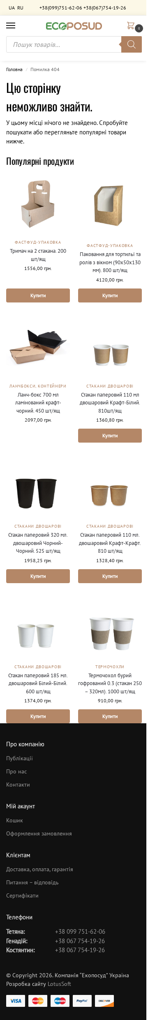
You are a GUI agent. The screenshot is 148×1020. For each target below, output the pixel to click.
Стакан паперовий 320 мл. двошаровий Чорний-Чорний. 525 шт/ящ (38, 542)
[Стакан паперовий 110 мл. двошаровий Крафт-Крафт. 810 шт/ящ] (110, 487)
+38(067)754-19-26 (104, 8)
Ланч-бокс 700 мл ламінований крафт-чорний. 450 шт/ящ (38, 402)
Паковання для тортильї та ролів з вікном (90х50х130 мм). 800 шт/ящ (110, 262)
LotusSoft (59, 984)
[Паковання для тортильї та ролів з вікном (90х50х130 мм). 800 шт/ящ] (110, 206)
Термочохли (110, 666)
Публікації (19, 758)
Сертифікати (22, 895)
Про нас (16, 771)
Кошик (14, 820)
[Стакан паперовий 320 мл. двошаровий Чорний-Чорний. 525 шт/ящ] (38, 487)
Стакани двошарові (110, 386)
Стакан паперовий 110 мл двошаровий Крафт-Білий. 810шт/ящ (110, 402)
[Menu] (18, 26)
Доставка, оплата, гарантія (39, 869)
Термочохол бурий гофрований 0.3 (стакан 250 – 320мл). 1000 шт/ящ (110, 683)
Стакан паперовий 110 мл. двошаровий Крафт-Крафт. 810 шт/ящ (110, 542)
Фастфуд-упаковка (38, 242)
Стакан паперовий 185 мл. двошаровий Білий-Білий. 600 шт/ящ (38, 683)
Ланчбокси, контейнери (38, 386)
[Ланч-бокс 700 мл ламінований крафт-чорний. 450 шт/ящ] (38, 346)
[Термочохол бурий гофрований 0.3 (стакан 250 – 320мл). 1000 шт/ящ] (110, 627)
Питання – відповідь (32, 882)
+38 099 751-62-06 (80, 931)
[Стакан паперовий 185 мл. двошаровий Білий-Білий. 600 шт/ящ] (38, 627)
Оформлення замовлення (39, 833)
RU (20, 8)
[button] (132, 26)
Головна (14, 69)
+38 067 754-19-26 (80, 941)
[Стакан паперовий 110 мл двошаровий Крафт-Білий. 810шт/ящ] (110, 346)
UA (12, 8)
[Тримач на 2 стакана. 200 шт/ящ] (38, 204)
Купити (38, 295)
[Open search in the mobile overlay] (74, 44)
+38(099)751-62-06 (60, 8)
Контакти (18, 784)
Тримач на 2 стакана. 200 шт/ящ (38, 255)
